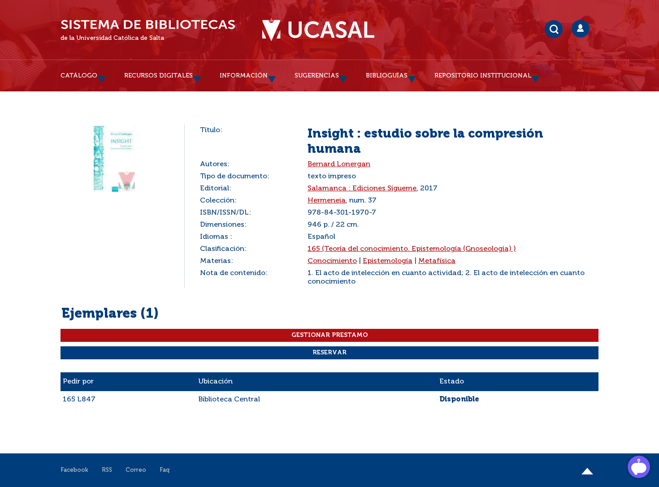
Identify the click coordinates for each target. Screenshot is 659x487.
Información (244, 76)
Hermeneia (327, 200)
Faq (164, 470)
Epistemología (387, 261)
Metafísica (436, 261)
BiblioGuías (387, 76)
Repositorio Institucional (482, 76)
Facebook (74, 470)
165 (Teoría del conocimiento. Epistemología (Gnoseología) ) (412, 249)
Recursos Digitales (158, 76)
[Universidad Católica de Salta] (318, 30)
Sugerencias (317, 76)
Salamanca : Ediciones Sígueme (362, 188)
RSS (107, 470)
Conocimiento (332, 261)
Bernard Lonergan (339, 164)
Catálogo (79, 76)
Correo (136, 470)
